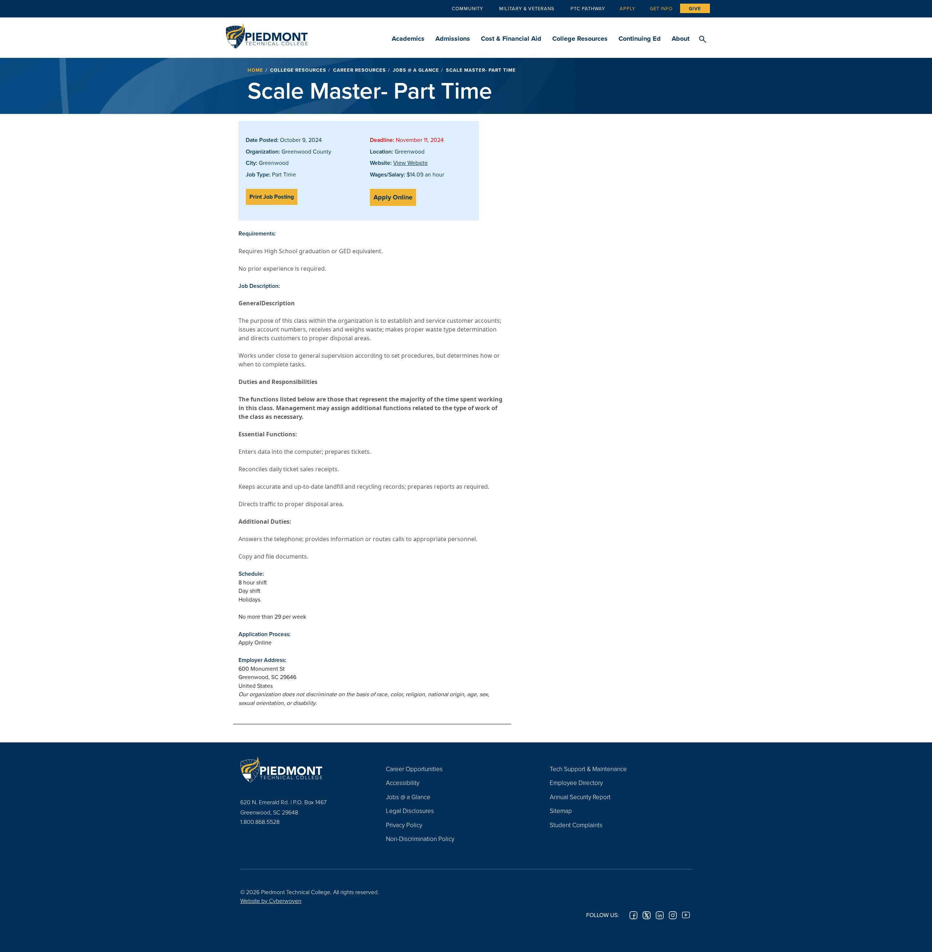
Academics (408, 38)
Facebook (633, 915)
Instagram (673, 915)
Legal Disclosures (410, 810)
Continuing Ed (640, 38)
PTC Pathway (587, 8)
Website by (270, 901)
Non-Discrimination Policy (420, 838)
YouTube (686, 915)
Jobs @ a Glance (416, 70)
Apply (627, 8)
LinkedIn (660, 915)
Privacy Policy (404, 825)
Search (702, 39)
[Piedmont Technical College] (302, 769)
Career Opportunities (414, 769)
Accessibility (402, 782)
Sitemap (561, 810)
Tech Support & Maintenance (588, 769)
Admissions (452, 38)
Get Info (661, 8)
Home (255, 70)
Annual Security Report (580, 797)
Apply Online (393, 197)
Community (467, 8)
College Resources (580, 38)
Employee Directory (576, 782)
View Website (410, 163)
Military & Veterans (526, 8)
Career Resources (359, 70)
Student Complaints (576, 825)
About (681, 38)
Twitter (647, 915)
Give (695, 8)
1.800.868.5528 (260, 822)
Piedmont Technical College (267, 33)
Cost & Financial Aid (511, 38)
